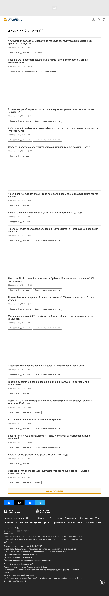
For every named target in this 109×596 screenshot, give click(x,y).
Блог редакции (75, 522)
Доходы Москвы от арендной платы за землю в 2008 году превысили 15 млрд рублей (51, 298)
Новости (8, 518)
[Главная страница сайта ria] (4, 19)
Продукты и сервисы (40, 522)
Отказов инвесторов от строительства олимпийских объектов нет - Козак (49, 147)
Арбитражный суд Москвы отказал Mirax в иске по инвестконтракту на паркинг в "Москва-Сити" (53, 129)
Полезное (42, 518)
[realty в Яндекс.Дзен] (19, 502)
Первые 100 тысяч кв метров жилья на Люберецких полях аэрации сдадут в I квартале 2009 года (50, 402)
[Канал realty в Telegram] (40, 502)
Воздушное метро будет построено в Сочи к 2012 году (38, 454)
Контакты (89, 522)
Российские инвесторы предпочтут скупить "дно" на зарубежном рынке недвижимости (48, 61)
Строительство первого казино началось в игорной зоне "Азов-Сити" (46, 365)
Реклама (24, 522)
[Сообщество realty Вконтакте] (30, 502)
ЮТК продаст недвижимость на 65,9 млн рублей (34, 419)
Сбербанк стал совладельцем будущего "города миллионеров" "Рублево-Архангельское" (49, 472)
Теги (97, 518)
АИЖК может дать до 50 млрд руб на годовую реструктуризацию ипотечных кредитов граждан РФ (50, 42)
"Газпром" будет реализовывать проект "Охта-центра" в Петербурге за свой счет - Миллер (54, 230)
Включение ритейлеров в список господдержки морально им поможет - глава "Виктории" (51, 110)
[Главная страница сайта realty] (17, 19)
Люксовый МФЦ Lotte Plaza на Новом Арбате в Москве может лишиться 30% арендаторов (51, 279)
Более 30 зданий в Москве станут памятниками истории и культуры (45, 212)
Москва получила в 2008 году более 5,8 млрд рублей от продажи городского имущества (50, 317)
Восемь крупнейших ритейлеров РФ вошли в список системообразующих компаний (49, 437)
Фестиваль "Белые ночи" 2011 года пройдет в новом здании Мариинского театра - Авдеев (54, 195)
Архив (99, 522)
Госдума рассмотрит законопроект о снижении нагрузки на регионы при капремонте (48, 383)
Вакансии (8, 534)
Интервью (31, 518)
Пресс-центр (59, 522)
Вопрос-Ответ (71, 518)
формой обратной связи (15, 581)
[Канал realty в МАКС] (9, 502)
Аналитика (19, 518)
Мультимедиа (86, 518)
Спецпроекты (10, 522)
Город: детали (56, 518)
